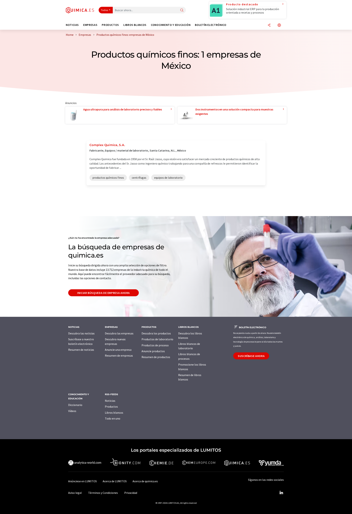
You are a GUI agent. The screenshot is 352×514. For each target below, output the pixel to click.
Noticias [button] (72, 25)
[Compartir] (269, 25)
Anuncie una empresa (118, 349)
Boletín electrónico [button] (210, 25)
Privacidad (130, 493)
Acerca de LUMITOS (115, 481)
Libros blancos (114, 412)
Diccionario (75, 405)
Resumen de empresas (119, 355)
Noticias (110, 400)
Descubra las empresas (119, 333)
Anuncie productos (153, 351)
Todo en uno (112, 418)
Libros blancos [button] (134, 25)
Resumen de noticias (81, 349)
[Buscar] (181, 10)
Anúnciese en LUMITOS (82, 481)
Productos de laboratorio (157, 339)
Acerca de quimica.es (145, 481)
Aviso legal (75, 493)
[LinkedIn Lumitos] (281, 493)
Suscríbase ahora (251, 356)
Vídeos (72, 411)
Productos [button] (110, 25)
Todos (104, 10)
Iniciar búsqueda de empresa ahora (103, 293)
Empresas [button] (90, 25)
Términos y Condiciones (103, 493)
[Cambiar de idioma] (279, 25)
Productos (111, 406)
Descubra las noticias (81, 333)
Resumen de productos (156, 357)
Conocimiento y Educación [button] (170, 25)
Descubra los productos (156, 333)
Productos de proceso (155, 345)
